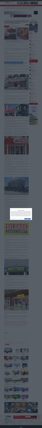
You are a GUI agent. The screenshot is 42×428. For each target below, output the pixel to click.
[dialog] (21, 214)
